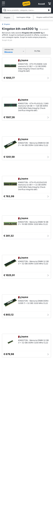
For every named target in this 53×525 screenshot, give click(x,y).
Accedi (41, 4)
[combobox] (26, 10)
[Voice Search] (49, 10)
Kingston (7, 17)
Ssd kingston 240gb (23, 17)
